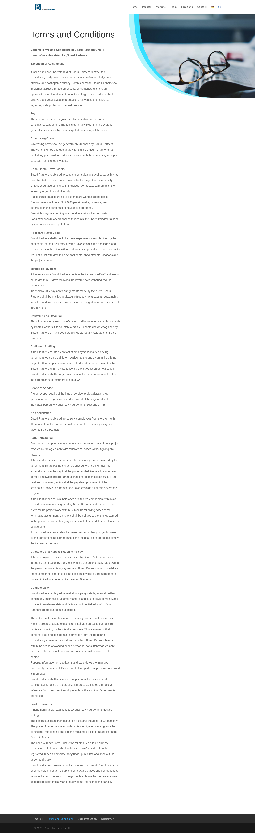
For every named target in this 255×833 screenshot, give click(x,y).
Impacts (146, 7)
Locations (187, 7)
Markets (161, 7)
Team (173, 7)
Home (134, 7)
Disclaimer (107, 819)
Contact (202, 7)
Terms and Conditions (60, 819)
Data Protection (87, 819)
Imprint (38, 819)
